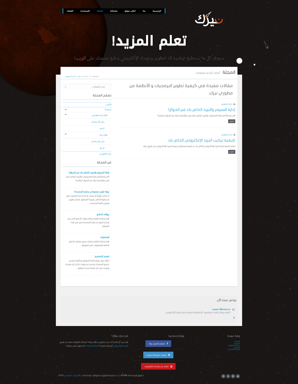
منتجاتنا (108, 110)
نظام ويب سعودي (72, 375)
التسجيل (236, 347)
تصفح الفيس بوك (157, 343)
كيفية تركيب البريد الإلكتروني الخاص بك (201, 140)
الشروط (237, 343)
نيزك (118, 375)
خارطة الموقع (234, 345)
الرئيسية (95, 76)
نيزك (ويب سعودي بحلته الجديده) (91, 191)
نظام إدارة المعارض (100, 115)
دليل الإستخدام (98, 122)
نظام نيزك (103, 135)
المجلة (85, 76)
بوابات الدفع (103, 214)
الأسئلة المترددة (233, 349)
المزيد (232, 121)
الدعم (102, 128)
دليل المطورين (227, 104)
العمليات (104, 237)
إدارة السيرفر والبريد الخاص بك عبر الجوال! (201, 110)
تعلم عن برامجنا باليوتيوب (156, 366)
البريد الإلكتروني (120, 346)
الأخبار (108, 105)
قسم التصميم (102, 256)
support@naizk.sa (221, 309)
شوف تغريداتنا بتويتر (157, 355)
